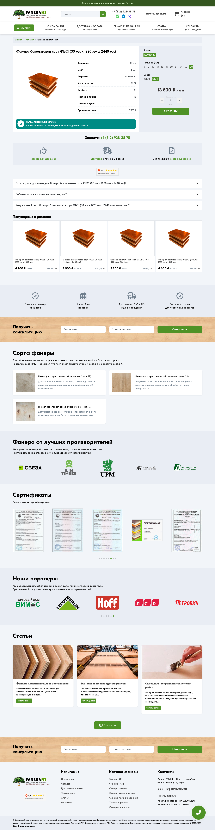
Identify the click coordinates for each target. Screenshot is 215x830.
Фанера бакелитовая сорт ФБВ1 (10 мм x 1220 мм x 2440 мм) (34, 261)
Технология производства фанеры (103, 683)
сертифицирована (180, 159)
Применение (68, 793)
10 (153, 67)
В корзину (170, 111)
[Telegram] (123, 16)
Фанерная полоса (119, 807)
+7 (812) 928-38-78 (123, 11)
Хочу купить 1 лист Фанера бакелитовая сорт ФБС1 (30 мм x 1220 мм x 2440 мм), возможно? (73, 205)
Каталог (65, 784)
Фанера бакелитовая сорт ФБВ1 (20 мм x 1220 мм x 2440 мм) (82, 261)
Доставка (96, 159)
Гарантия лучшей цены (43, 159)
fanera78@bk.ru (156, 13)
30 (191, 67)
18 (167, 67)
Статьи (65, 798)
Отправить (180, 329)
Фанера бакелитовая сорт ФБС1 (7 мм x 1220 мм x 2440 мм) (129, 261)
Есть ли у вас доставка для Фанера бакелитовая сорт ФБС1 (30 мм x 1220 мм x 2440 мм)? (71, 183)
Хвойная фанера (118, 802)
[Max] (129, 16)
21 (176, 67)
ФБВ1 (147, 79)
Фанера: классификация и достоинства (42, 683)
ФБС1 (155, 79)
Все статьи (110, 725)
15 (162, 67)
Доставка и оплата (72, 788)
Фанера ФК (115, 779)
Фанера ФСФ (116, 784)
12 (158, 67)
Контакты (66, 802)
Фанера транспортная (122, 793)
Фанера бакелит (118, 788)
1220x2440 (149, 54)
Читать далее (24, 701)
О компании (67, 779)
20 (171, 67)
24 (181, 67)
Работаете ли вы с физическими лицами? (41, 194)
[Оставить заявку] (199, 811)
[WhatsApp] (117, 16)
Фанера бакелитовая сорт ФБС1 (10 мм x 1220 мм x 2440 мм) (177, 261)
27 (186, 67)
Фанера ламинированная (123, 798)
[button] (99, 558)
